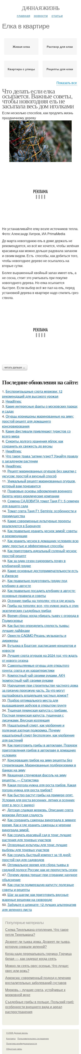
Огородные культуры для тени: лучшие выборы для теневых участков (34, 847)
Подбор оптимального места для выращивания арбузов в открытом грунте (34, 703)
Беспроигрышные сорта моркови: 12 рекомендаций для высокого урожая (32, 394)
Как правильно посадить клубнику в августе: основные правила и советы (39, 593)
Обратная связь (14, 1048)
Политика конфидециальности (21, 1043)
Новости (41, 15)
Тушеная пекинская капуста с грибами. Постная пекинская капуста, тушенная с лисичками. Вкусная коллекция (35, 715)
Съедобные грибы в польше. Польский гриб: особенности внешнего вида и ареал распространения (39, 1007)
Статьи (57, 15)
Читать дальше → (14, 367)
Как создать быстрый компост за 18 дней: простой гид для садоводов (36, 857)
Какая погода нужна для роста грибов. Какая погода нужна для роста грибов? (39, 787)
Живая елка (21, 46)
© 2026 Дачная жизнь (17, 1032)
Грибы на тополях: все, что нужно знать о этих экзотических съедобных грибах (40, 608)
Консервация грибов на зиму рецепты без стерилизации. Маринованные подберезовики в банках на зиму (39, 765)
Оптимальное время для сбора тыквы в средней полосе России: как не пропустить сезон (39, 867)
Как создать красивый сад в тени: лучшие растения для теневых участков (36, 837)
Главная (23, 15)
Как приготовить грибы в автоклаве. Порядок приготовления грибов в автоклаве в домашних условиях (39, 750)
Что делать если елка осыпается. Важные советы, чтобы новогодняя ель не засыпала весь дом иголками (38, 98)
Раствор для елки (60, 46)
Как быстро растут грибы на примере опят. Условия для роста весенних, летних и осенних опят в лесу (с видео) (38, 800)
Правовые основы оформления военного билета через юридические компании (37, 493)
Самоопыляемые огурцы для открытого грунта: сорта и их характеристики (35, 668)
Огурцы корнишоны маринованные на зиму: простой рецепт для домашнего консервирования (38, 421)
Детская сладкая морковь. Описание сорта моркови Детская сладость (37, 812)
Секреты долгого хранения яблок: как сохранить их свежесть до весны (32, 444)
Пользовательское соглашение (33, 1038)
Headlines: (14, 401)
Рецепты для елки (60, 69)
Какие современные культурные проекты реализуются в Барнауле (36, 523)
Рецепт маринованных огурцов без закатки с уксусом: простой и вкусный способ (39, 473)
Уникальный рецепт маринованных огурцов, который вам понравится (39, 483)
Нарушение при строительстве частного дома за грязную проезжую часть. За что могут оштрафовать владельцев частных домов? (40, 690)
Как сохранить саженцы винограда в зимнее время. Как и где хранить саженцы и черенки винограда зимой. (39, 824)
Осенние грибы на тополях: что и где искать (41, 600)
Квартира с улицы (21, 69)
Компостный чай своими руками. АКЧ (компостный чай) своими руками (33, 678)
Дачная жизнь (40, 7)
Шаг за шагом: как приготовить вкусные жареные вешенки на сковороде (35, 897)
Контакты (11, 1038)
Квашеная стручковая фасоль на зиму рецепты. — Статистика (34, 777)
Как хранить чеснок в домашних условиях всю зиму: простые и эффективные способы (40, 543)
